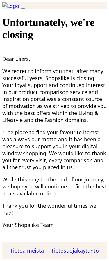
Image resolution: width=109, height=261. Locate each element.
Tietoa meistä (27, 250)
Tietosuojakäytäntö (75, 250)
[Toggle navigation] (23, 8)
